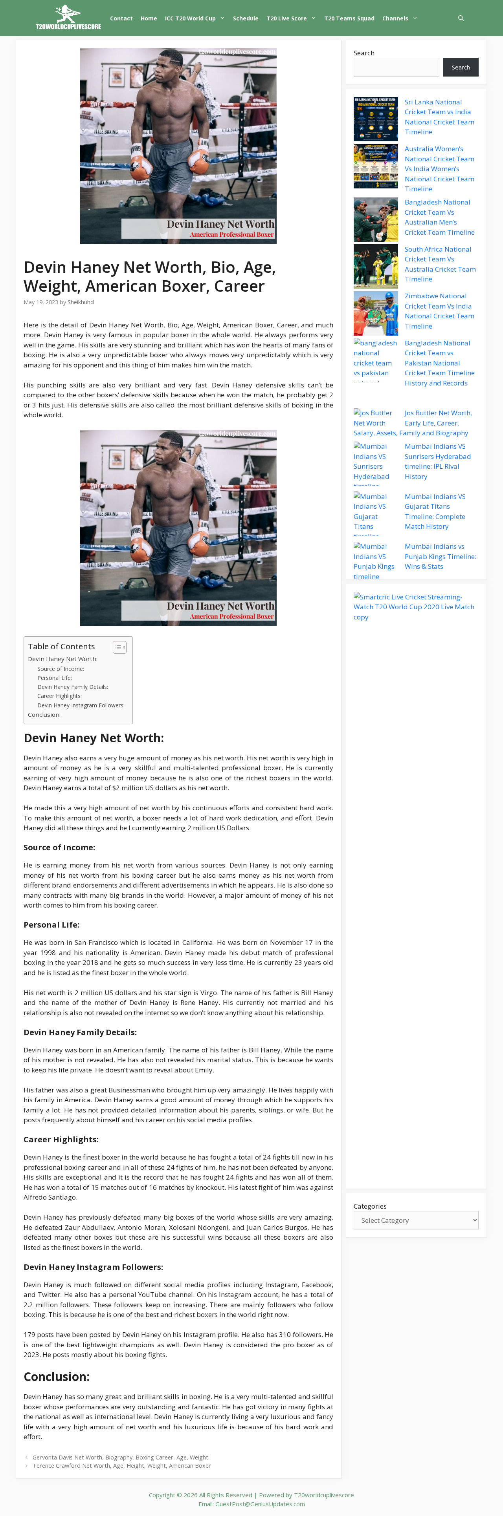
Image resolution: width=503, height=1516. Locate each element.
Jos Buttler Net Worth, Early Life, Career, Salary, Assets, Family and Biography (413, 423)
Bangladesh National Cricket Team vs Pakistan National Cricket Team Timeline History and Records (440, 362)
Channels (395, 18)
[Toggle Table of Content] (116, 647)
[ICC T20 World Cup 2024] (68, 18)
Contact (121, 18)
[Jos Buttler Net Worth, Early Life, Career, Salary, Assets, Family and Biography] (376, 418)
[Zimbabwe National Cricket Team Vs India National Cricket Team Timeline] (376, 314)
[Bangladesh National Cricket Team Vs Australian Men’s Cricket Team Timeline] (376, 221)
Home (149, 18)
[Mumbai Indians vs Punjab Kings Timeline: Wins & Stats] (376, 562)
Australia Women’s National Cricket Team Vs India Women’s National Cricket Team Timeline (439, 169)
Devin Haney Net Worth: (62, 659)
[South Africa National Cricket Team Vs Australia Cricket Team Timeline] (376, 267)
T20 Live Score (286, 18)
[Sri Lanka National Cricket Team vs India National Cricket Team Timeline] (376, 120)
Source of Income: (60, 668)
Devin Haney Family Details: (72, 686)
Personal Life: (54, 677)
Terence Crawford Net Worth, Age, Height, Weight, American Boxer (122, 1465)
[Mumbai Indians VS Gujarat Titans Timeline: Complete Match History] (376, 516)
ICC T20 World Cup (190, 18)
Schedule (246, 18)
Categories (370, 1206)
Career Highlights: (59, 696)
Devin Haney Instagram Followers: (81, 705)
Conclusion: (44, 714)
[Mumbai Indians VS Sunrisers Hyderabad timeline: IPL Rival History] (376, 467)
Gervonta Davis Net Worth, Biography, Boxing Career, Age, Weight (120, 1457)
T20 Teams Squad (349, 18)
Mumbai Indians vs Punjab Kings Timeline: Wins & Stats (440, 556)
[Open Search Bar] (461, 18)
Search (364, 52)
